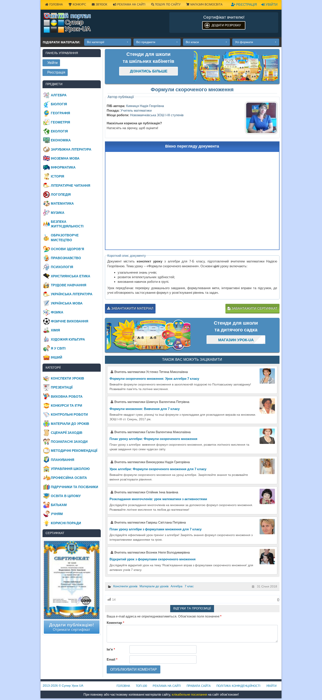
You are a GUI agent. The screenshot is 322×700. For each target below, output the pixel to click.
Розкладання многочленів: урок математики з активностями (158, 499)
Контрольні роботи (69, 414)
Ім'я (111, 649)
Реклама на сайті (130, 4)
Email (112, 659)
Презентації (62, 387)
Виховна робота (67, 396)
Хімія (55, 330)
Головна (55, 4)
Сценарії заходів (66, 432)
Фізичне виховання (69, 321)
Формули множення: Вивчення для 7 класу (145, 409)
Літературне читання (70, 185)
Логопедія (61, 194)
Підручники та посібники (74, 487)
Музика (57, 213)
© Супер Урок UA (63, 685)
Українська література (71, 294)
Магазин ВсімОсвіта (206, 4)
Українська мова (67, 303)
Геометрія (60, 122)
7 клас (189, 586)
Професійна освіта (69, 478)
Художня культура (68, 339)
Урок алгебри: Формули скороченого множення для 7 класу (158, 469)
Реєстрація (246, 4)
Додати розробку (226, 25)
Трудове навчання (68, 285)
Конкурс (79, 4)
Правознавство (66, 258)
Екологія (59, 131)
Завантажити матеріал (131, 308)
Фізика (57, 312)
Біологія (59, 104)
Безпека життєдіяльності (67, 224)
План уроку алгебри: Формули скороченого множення (153, 439)
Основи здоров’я (67, 249)
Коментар (115, 622)
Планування (62, 460)
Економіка (61, 140)
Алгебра (176, 586)
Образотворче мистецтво (65, 237)
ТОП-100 (141, 686)
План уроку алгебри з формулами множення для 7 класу (156, 529)
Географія (60, 113)
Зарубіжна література (71, 149)
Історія (57, 176)
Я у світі (58, 348)
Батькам (59, 505)
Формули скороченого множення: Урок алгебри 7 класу (154, 378)
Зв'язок (101, 4)
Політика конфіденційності (238, 686)
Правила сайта (199, 686)
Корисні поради (66, 523)
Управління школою (70, 469)
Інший (56, 357)
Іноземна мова (65, 158)
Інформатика (63, 167)
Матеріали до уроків (154, 586)
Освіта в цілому (66, 496)
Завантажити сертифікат (253, 308)
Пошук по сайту (167, 4)
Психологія (62, 267)
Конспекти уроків (125, 586)
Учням (57, 514)
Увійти (271, 4)
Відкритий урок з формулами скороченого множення (153, 559)
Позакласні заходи (69, 441)
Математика (62, 203)
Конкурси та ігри (66, 405)
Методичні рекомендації (74, 450)
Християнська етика (70, 276)
